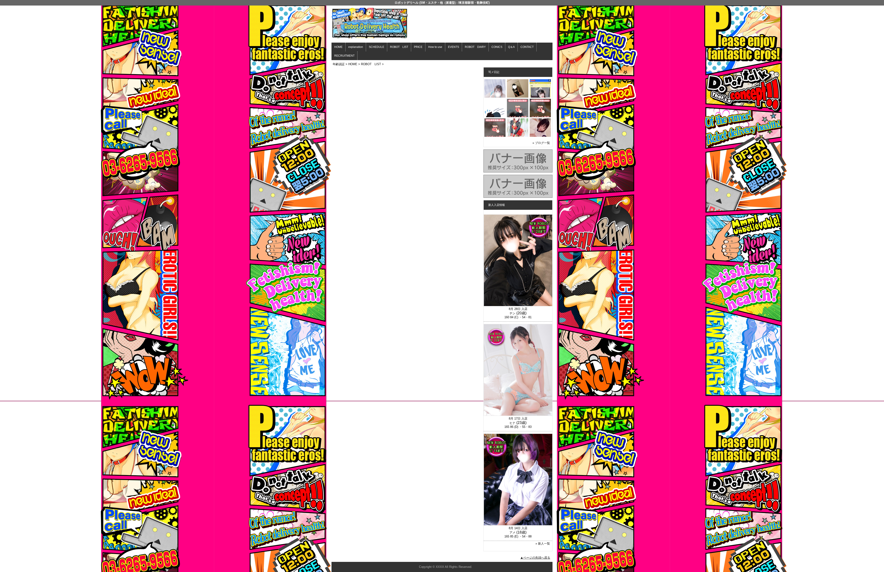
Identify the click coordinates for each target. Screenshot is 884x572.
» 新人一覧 (542, 543)
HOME (338, 47)
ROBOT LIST (399, 47)
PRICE (418, 47)
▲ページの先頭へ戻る (535, 557)
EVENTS (453, 47)
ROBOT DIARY (475, 47)
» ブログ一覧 (541, 143)
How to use (435, 47)
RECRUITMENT (344, 55)
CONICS (496, 47)
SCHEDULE (376, 47)
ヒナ (512, 423)
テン (512, 313)
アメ (512, 532)
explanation (355, 47)
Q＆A (511, 47)
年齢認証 (339, 64)
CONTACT (527, 47)
